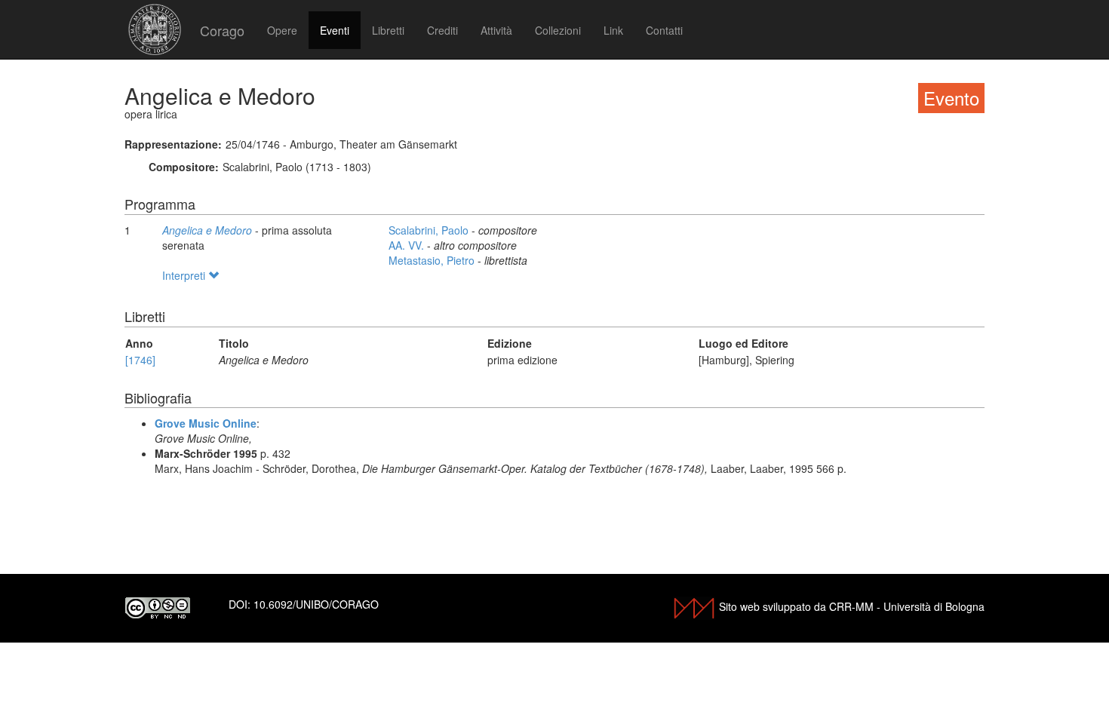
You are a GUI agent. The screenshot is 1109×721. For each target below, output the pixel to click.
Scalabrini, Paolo (430, 230)
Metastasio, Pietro (433, 260)
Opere (282, 30)
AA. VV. (408, 245)
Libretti (388, 30)
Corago (222, 30)
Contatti (664, 30)
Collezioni (558, 30)
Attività (496, 30)
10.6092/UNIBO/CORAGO (316, 604)
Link (613, 30)
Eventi (334, 30)
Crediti (442, 30)
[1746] (140, 359)
